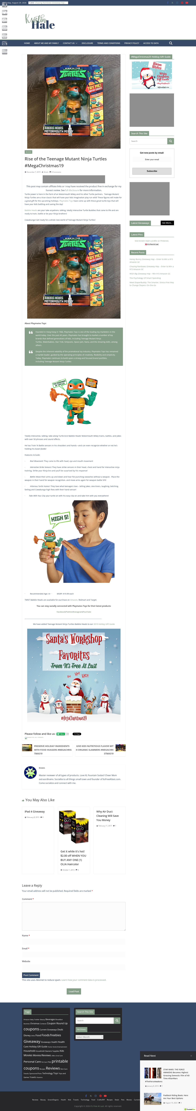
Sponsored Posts (35, 1073)
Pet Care (44, 1062)
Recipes (42, 1069)
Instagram (77, 612)
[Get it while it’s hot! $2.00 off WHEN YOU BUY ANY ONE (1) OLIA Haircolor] (74, 808)
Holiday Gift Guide (38, 1046)
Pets (49, 1062)
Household (29, 1050)
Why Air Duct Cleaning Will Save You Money (107, 816)
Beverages (50, 1019)
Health (54, 1042)
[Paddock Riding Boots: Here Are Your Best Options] (152, 1094)
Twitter (69, 612)
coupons (31, 1029)
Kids (62, 1050)
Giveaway (32, 1041)
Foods (46, 1035)
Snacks (26, 1073)
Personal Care (32, 1061)
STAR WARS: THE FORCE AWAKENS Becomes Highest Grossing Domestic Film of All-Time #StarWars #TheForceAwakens (167, 1075)
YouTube (87, 612)
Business (27, 1024)
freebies (55, 1035)
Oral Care (59, 1056)
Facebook (61, 612)
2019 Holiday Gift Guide (104, 624)
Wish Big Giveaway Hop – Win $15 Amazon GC (150, 273)
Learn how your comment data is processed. (83, 979)
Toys (55, 1073)
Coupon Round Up (57, 1023)
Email (25, 948)
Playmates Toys (66, 201)
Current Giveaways (48, 1029)
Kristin (46, 172)
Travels (33, 1077)
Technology (47, 1073)
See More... (167, 223)
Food (38, 1035)
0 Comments (56, 172)
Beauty (42, 1019)
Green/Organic (53, 1100)
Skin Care (63, 1069)
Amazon (73, 600)
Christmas (34, 1023)
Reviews (28, 152)
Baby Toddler (35, 1019)
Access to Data (151, 43)
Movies (28, 1055)
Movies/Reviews (42, 1055)
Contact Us (69, 43)
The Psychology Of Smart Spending (145, 278)
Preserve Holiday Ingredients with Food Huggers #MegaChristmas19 (53, 750)
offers (53, 1056)
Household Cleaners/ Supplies (47, 1051)
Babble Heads (31, 210)
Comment (28, 899)
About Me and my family (46, 43)
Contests (43, 1023)
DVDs (33, 1036)
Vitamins (40, 1077)
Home (27, 43)
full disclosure (72, 190)
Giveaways (46, 1042)
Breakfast (59, 1019)
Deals (60, 1029)
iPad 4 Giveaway (35, 811)
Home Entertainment (60, 1047)
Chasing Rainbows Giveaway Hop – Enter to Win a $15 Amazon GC (50, 4)
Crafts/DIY (101, 1100)
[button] (76, 43)
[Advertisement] (74, 179)
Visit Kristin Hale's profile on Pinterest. (152, 241)
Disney (27, 1035)
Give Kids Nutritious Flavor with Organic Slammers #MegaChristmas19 (94, 750)
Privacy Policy (131, 43)
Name (26, 935)
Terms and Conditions (108, 43)
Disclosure (87, 43)
